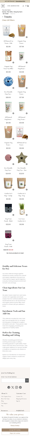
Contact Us (19, 396)
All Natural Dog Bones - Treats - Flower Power (8, 120)
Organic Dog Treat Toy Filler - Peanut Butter (8, 68)
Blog (2, 401)
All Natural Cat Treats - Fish (8, 42)
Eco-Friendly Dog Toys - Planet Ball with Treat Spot (8, 95)
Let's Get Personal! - (15, 1)
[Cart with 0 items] (28, 6)
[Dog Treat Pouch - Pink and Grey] (8, 235)
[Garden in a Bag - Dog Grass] (21, 184)
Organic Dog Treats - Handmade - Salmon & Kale (8, 146)
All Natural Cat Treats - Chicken (21, 145)
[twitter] (12, 387)
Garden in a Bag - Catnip (8, 195)
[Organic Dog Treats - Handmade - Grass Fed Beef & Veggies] (21, 82)
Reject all (15, 433)
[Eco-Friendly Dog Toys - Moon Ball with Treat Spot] (8, 158)
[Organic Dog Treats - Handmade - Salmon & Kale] (8, 133)
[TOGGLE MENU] (3, 6)
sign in (18, 401)
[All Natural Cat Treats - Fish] (8, 31)
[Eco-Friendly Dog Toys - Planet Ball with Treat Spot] (8, 82)
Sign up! (27, 380)
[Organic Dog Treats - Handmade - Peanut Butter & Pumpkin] (21, 31)
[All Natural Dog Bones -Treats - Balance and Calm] (21, 57)
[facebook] (9, 387)
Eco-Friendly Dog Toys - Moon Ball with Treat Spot (8, 171)
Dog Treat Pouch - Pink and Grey (8, 246)
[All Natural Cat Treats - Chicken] (21, 133)
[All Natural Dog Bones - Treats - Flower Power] (8, 108)
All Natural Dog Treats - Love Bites (22, 119)
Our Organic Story (6, 396)
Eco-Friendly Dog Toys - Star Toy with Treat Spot (22, 171)
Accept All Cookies (15, 430)
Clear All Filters (8, 20)
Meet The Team (5, 399)
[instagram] (16, 387)
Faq (2, 405)
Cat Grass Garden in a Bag (22, 221)
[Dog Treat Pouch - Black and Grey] (8, 209)
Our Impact (4, 403)
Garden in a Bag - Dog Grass (22, 196)
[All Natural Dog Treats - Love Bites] (21, 108)
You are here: (6, 10)
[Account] (23, 6)
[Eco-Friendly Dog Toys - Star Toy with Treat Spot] (21, 158)
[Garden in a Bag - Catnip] (8, 184)
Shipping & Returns (21, 399)
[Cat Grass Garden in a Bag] (21, 209)
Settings (15, 425)
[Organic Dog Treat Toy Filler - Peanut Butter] (8, 57)
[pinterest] (20, 387)
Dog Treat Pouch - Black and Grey (8, 221)
